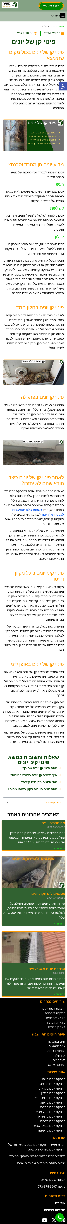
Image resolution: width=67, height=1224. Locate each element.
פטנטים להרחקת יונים (48, 894)
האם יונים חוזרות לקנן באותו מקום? (32, 789)
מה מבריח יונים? (52, 823)
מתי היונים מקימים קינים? (39, 782)
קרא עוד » (59, 848)
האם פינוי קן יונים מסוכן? (39, 768)
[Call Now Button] (59, 1217)
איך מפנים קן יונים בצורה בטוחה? (33, 775)
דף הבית (60, 26)
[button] (63, 86)
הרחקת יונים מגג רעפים (47, 969)
